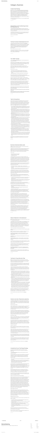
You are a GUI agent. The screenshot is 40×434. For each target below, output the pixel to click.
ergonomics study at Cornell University (16, 28)
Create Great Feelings (15, 8)
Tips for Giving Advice (15, 99)
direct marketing (20, 33)
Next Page (37, 420)
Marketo (12, 146)
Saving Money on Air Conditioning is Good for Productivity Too (19, 26)
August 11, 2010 (12, 20)
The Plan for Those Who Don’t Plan (18, 258)
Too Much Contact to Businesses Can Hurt (20, 41)
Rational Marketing (5, 424)
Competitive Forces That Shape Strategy (19, 348)
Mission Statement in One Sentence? (18, 217)
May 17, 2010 (12, 212)
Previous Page (3, 420)
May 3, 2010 (12, 293)
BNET (11, 10)
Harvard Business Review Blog (16, 60)
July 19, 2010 (12, 93)
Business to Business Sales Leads (18, 144)
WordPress (38, 432)
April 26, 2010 (12, 412)
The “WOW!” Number (15, 58)
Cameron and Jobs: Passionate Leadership (20, 299)
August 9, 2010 (12, 36)
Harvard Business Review (14, 352)
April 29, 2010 (12, 342)
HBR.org (25, 306)
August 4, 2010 (12, 53)
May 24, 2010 (12, 139)
